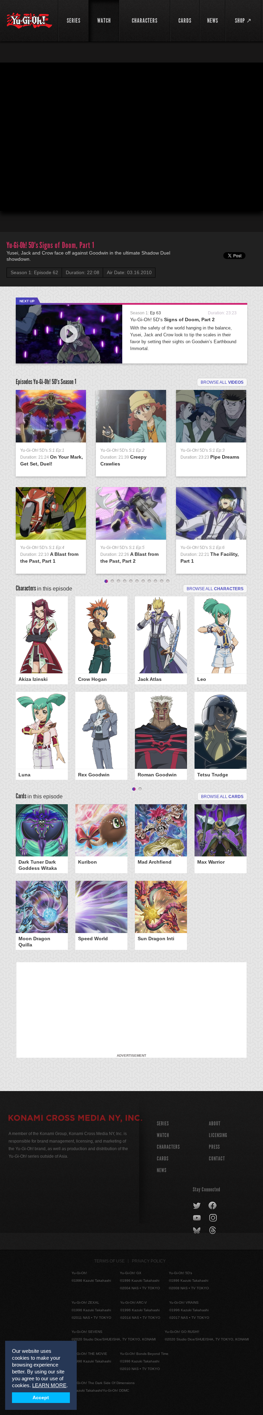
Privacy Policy (149, 1261)
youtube (197, 1218)
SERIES (163, 1123)
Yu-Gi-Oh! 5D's (172, 319)
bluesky (197, 1230)
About (215, 1123)
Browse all (222, 382)
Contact (217, 1158)
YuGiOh (29, 21)
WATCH (163, 1135)
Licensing (218, 1135)
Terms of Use (109, 1261)
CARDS (162, 1158)
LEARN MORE (49, 1385)
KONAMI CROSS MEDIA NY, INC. (75, 1119)
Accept (41, 1397)
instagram (213, 1218)
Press (214, 1147)
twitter (197, 1206)
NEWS (161, 1170)
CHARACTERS (168, 1147)
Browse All (222, 796)
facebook (213, 1206)
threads (213, 1230)
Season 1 (68, 382)
